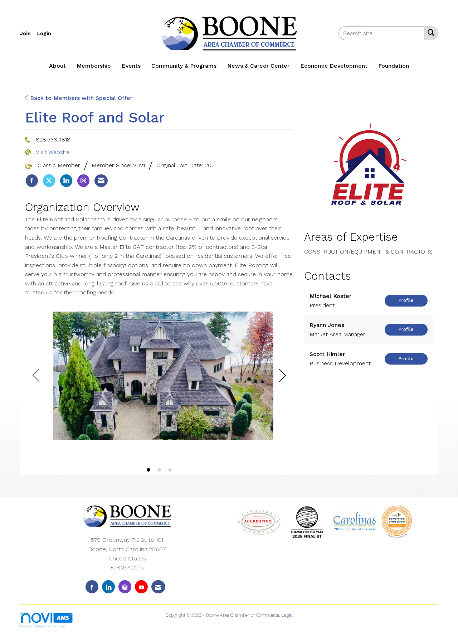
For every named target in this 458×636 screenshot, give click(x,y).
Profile (406, 300)
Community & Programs (183, 65)
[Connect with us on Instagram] (124, 586)
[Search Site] (429, 32)
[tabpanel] (159, 377)
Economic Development (333, 65)
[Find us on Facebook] (92, 586)
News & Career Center (258, 65)
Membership (94, 65)
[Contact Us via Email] (158, 586)
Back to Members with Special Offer (80, 98)
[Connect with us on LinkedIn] (108, 586)
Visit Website (52, 152)
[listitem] (27, 33)
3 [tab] (170, 470)
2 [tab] (159, 470)
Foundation (393, 65)
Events (131, 65)
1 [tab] (148, 470)
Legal (287, 615)
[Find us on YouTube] (141, 586)
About (57, 65)
